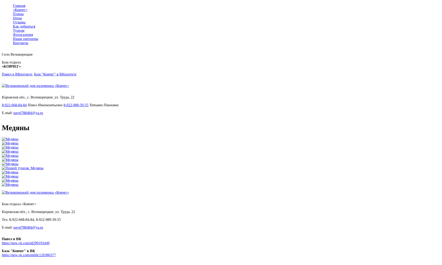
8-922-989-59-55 (76, 105)
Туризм (18, 30)
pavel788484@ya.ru (28, 113)
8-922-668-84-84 (14, 105)
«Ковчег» (20, 10)
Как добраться (24, 26)
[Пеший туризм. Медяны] (23, 168)
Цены (17, 18)
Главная (19, 6)
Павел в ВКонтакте (17, 74)
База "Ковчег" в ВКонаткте (55, 74)
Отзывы (19, 22)
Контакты (20, 43)
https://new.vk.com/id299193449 (25, 243)
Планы (18, 14)
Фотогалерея (23, 35)
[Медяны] (10, 139)
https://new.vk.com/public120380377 (29, 255)
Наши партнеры (25, 39)
